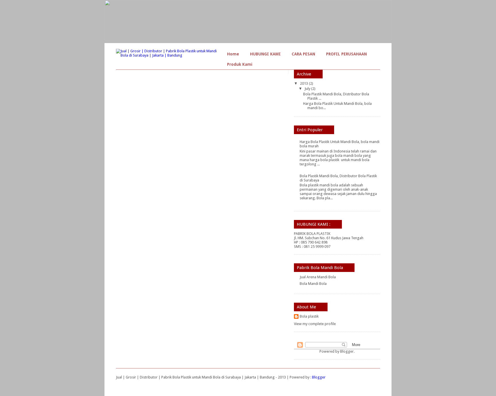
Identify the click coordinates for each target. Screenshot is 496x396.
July (308, 88)
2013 (304, 83)
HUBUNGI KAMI (265, 54)
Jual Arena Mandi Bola (318, 277)
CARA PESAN (303, 54)
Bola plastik (309, 316)
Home (233, 54)
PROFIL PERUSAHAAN (346, 54)
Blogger (347, 351)
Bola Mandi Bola (313, 283)
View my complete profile (315, 324)
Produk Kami (239, 64)
